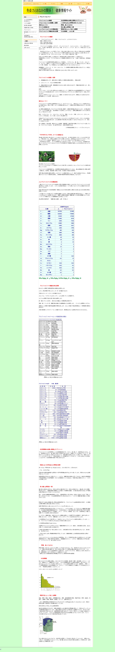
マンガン (53, 3)
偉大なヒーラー (43, 25)
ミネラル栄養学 (27, 23)
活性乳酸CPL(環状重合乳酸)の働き (28, 36)
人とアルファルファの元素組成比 (48, 29)
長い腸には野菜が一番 (67, 27)
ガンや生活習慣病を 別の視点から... (28, 20)
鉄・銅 (70, 3)
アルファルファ (27, 29)
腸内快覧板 (26, 45)
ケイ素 (44, 3)
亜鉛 (62, 3)
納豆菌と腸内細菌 (28, 25)
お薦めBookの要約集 (28, 43)
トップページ (27, 3)
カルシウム (36, 3)
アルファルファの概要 (45, 20)
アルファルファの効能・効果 (48, 23)
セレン (79, 3)
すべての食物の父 (44, 27)
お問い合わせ (27, 47)
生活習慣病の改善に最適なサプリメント (72, 20)
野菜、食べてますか (67, 25)
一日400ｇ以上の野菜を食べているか (71, 22)
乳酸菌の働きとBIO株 (28, 27)
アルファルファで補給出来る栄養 (48, 31)
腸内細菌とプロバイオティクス (30, 32)
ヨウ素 (87, 3)
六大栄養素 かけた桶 (67, 31)
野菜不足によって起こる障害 (69, 29)
